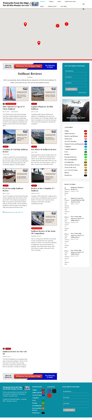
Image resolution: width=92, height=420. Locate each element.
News (41, 6)
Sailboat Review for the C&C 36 (15, 353)
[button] (39, 43)
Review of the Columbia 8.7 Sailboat (43, 189)
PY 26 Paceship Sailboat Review (13, 189)
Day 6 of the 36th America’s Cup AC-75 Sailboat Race (77, 218)
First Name (68, 77)
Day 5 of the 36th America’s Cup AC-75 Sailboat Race (77, 235)
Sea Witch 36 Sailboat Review (43, 149)
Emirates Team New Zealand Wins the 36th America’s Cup (77, 200)
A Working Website (14, 399)
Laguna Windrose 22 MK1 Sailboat (42, 108)
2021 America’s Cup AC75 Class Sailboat (14, 108)
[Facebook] (49, 391)
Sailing (34, 103)
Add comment (14, 111)
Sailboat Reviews (10, 103)
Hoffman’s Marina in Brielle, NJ (77, 188)
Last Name (68, 82)
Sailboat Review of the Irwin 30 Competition (43, 232)
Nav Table (64, 6)
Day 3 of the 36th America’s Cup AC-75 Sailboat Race (77, 252)
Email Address (69, 71)
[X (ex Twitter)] (54, 391)
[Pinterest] (49, 396)
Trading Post (52, 6)
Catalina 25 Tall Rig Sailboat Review (15, 150)
